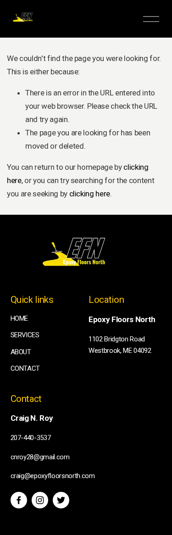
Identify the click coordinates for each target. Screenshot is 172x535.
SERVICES (25, 335)
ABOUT (21, 352)
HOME (19, 318)
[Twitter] (61, 500)
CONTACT (25, 368)
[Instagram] (40, 500)
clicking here (90, 193)
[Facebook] (19, 500)
